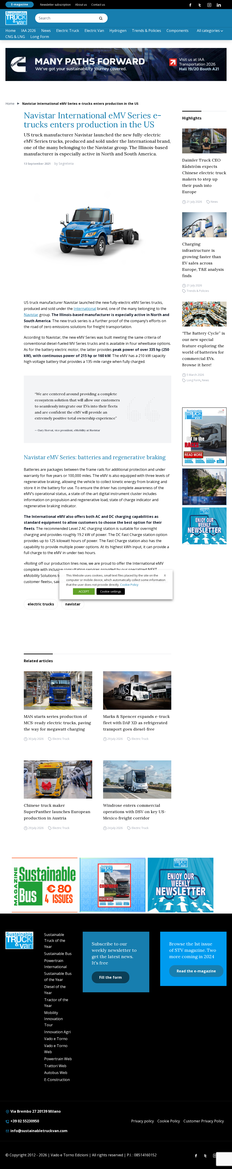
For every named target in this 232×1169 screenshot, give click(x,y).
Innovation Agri (57, 1031)
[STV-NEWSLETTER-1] (204, 525)
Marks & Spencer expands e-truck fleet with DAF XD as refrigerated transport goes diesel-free (136, 723)
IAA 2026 (28, 30)
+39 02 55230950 (24, 1121)
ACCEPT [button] (84, 591)
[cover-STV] (204, 436)
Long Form (39, 36)
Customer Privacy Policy (204, 1121)
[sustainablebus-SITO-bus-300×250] (204, 486)
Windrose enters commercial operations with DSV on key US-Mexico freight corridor (134, 812)
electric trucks (41, 604)
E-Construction (57, 1079)
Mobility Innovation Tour (53, 1018)
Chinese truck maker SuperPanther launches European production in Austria (57, 812)
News (46, 30)
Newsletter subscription (55, 5)
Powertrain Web (58, 1058)
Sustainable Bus (58, 953)
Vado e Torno (56, 1038)
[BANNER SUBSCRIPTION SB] (44, 885)
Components (177, 30)
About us (81, 5)
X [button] (165, 575)
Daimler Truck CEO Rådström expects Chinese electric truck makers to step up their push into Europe (204, 175)
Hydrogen (117, 30)
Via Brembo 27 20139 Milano (35, 1111)
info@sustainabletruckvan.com (39, 1130)
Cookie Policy (168, 1121)
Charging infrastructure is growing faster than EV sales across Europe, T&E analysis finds (203, 259)
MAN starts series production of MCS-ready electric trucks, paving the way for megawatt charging (57, 723)
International (85, 308)
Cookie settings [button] (110, 591)
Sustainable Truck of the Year (54, 940)
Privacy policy (142, 1121)
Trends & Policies (146, 30)
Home (10, 30)
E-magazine (19, 4)
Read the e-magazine (196, 971)
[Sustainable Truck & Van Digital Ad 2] (116, 64)
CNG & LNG (15, 36)
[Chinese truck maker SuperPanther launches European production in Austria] (58, 779)
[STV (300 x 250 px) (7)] (112, 885)
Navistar (31, 314)
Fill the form (110, 977)
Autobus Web (55, 1072)
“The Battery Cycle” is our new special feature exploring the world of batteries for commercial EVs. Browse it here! (203, 349)
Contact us (98, 5)
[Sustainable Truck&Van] (16, 18)
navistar (72, 604)
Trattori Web (55, 1065)
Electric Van (94, 30)
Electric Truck (67, 30)
